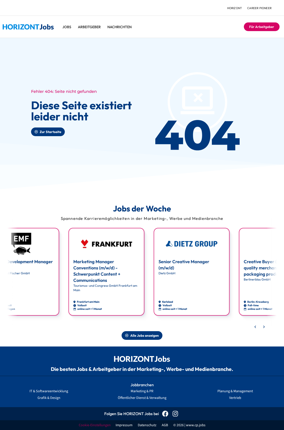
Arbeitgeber (89, 27)
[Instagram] (175, 413)
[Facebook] (165, 413)
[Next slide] (263, 326)
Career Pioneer (259, 8)
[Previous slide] (255, 326)
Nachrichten (119, 27)
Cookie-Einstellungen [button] (95, 425)
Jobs (66, 27)
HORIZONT (234, 8)
